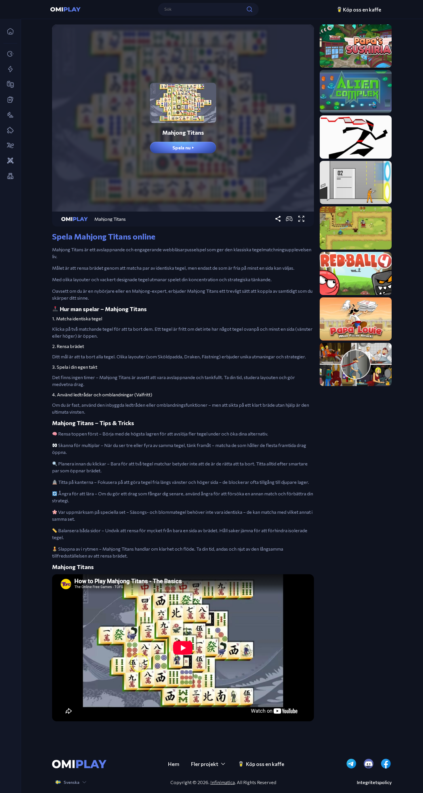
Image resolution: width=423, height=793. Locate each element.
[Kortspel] (8, 100)
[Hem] (8, 31)
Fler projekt (204, 764)
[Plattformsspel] (8, 115)
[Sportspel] (8, 145)
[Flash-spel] (8, 69)
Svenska (71, 782)
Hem (173, 764)
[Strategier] (8, 161)
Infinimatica (222, 782)
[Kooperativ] (8, 84)
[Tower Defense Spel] (8, 176)
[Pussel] (8, 130)
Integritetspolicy (374, 782)
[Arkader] (8, 54)
